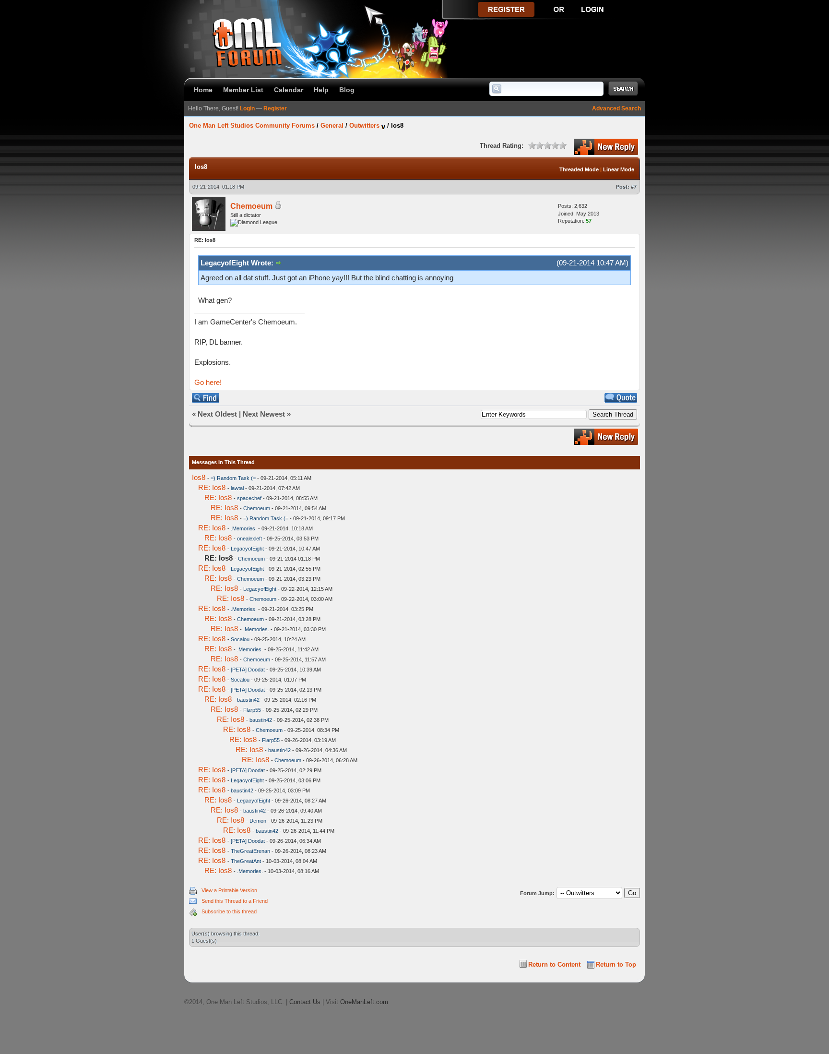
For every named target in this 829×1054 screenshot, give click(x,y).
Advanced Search (616, 108)
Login (247, 108)
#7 (634, 187)
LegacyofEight (247, 548)
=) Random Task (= (233, 478)
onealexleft (249, 538)
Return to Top (616, 964)
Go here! (208, 382)
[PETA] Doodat (248, 669)
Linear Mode (618, 169)
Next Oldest (217, 414)
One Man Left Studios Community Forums (252, 125)
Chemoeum (251, 206)
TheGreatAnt (246, 861)
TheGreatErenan (250, 851)
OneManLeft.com (364, 1002)
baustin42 (248, 700)
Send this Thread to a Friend (234, 901)
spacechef (249, 498)
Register (275, 108)
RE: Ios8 (211, 487)
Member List (243, 90)
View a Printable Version (229, 890)
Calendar (288, 90)
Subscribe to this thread (229, 911)
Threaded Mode (579, 169)
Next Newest (264, 414)
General (331, 125)
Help (321, 90)
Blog (347, 90)
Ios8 (198, 477)
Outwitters (364, 125)
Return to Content (554, 964)
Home (203, 90)
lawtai (237, 488)
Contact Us (304, 1002)
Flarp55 (252, 710)
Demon (257, 821)
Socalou (240, 639)
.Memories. (244, 528)
